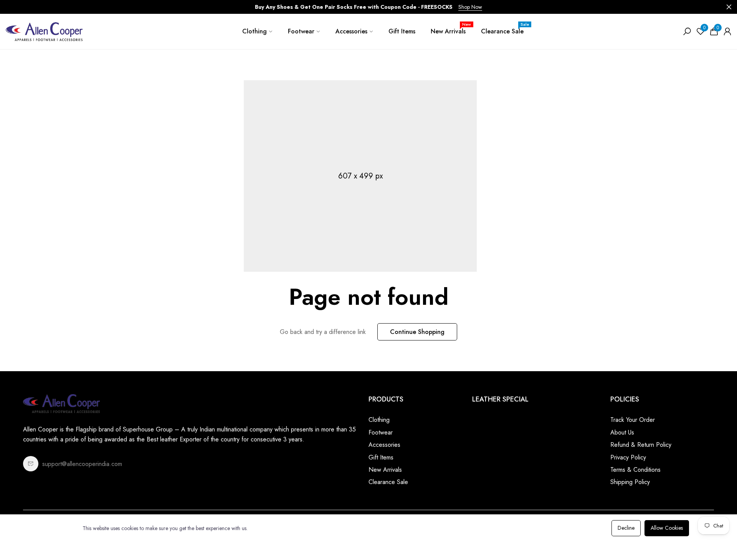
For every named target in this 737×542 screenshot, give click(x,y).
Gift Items (401, 31)
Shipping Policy (630, 482)
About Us (622, 432)
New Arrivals (451, 28)
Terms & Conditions (635, 469)
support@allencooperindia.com (82, 463)
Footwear (301, 31)
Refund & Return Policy (640, 444)
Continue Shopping (417, 331)
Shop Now (470, 7)
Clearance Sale (505, 28)
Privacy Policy (628, 457)
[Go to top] (706, 511)
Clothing (254, 31)
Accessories (351, 31)
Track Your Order (632, 419)
